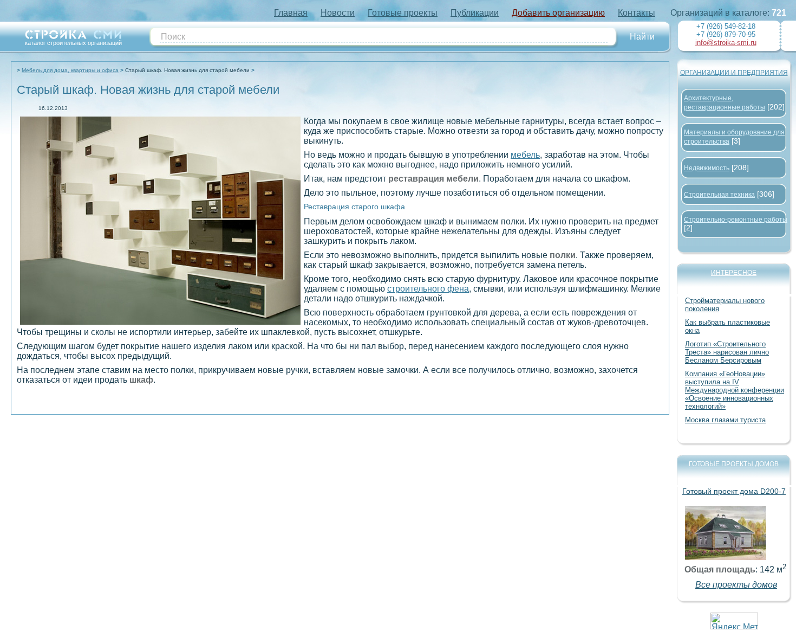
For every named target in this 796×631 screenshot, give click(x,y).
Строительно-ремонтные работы (735, 219)
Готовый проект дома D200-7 (734, 491)
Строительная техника (719, 194)
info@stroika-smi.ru (725, 42)
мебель (525, 154)
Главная (291, 12)
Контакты (636, 12)
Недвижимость (706, 168)
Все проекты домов (736, 584)
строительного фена (428, 288)
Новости (338, 12)
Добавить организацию (558, 12)
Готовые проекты (403, 12)
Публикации (475, 12)
